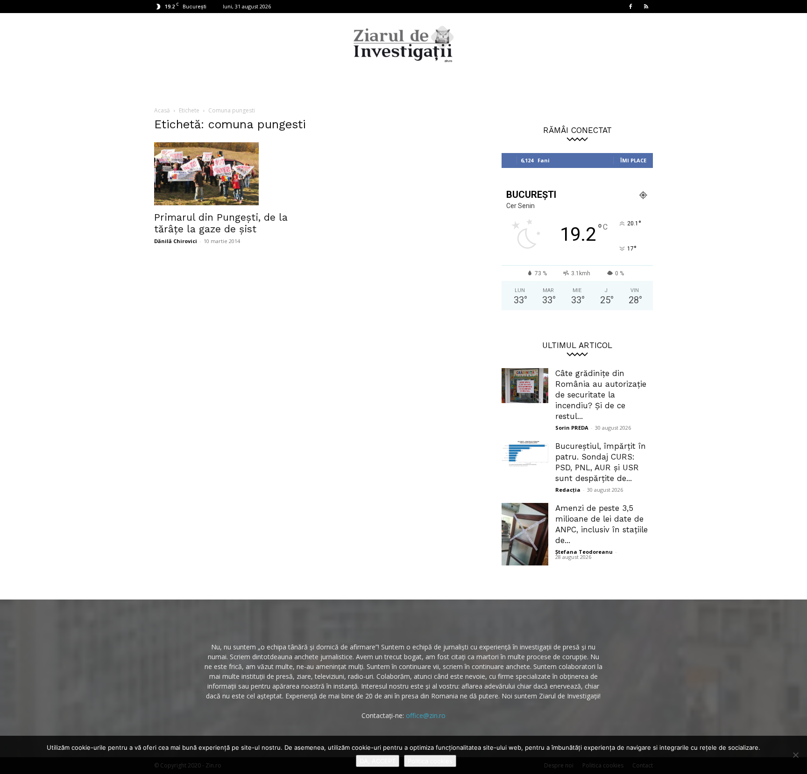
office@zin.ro (426, 715)
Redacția (567, 489)
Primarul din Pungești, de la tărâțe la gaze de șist (221, 223)
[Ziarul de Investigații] (403, 44)
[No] (795, 755)
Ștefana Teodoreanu (584, 551)
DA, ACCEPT (378, 761)
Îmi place (633, 160)
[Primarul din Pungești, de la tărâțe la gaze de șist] (229, 173)
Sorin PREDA (571, 427)
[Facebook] (630, 6)
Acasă (162, 110)
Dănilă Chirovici (175, 240)
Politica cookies (430, 761)
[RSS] (646, 6)
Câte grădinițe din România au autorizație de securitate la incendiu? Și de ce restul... (600, 395)
